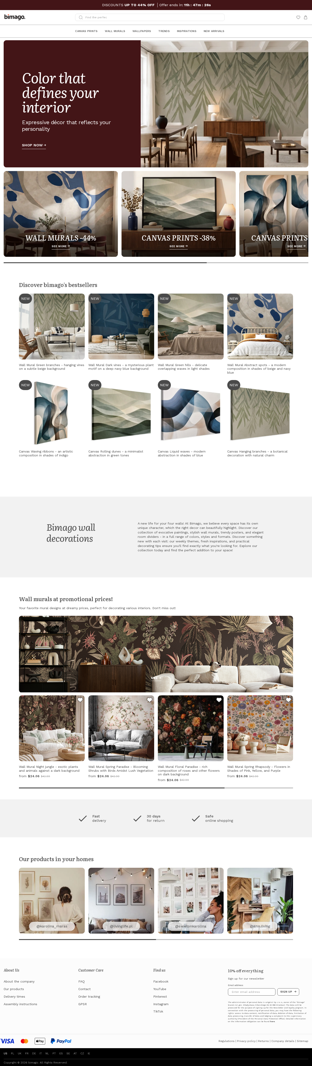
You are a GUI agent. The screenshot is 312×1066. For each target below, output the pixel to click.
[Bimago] (16, 17)
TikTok (158, 1011)
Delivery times (14, 996)
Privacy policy (246, 1041)
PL (12, 1053)
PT (54, 1053)
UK (19, 1053)
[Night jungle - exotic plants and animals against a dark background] (80, 700)
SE (68, 1053)
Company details (282, 1041)
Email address (235, 985)
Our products (14, 989)
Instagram (161, 1004)
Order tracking (89, 996)
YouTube (159, 989)
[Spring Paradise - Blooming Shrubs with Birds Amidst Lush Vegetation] (149, 700)
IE (89, 1053)
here (272, 1021)
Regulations (227, 1041)
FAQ (81, 981)
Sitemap (302, 1041)
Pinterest (160, 996)
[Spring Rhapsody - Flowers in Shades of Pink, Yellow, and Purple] (288, 700)
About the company (19, 981)
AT (75, 1053)
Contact (84, 989)
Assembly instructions (20, 1004)
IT (41, 1053)
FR (27, 1053)
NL (47, 1053)
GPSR (82, 1004)
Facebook (160, 981)
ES (61, 1053)
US (5, 1053)
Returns (263, 1041)
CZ (82, 1053)
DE (34, 1053)
